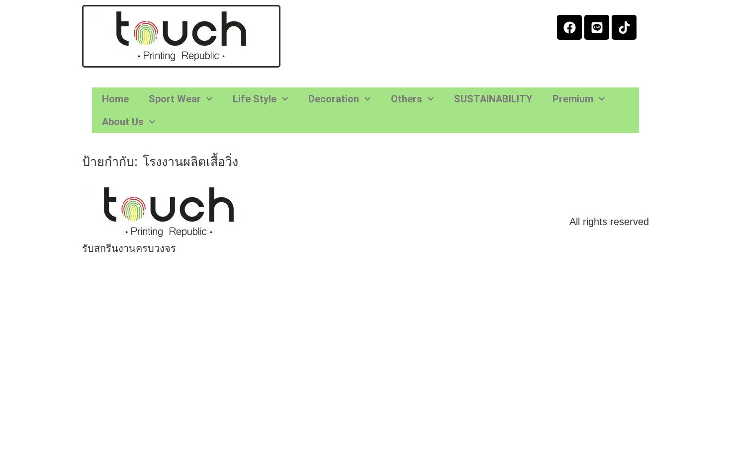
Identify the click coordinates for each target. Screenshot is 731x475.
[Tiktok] (624, 27)
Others (406, 99)
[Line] (596, 27)
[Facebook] (569, 27)
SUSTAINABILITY (493, 99)
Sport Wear (175, 99)
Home (115, 99)
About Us (123, 122)
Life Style (254, 99)
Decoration (333, 99)
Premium (572, 99)
